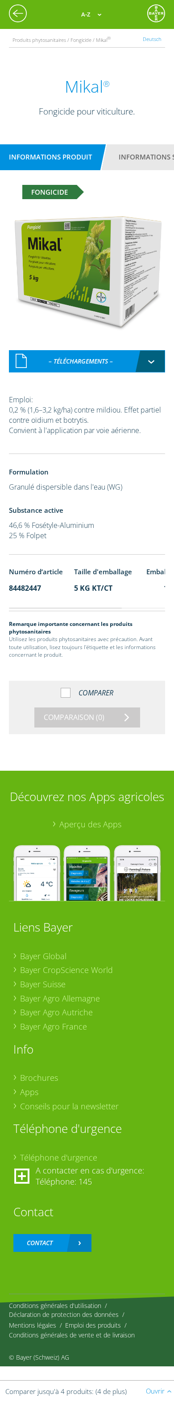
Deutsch (152, 39)
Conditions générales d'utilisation (55, 1305)
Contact (40, 1243)
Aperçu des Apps (90, 824)
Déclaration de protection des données (64, 1314)
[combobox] (87, 361)
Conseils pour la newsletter (69, 1106)
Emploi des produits (93, 1325)
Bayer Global (43, 956)
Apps (29, 1092)
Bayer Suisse (43, 984)
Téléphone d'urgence (58, 1157)
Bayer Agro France (53, 1026)
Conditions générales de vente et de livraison (72, 1335)
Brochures (39, 1077)
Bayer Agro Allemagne (60, 998)
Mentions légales (32, 1325)
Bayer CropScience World (66, 970)
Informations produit (50, 156)
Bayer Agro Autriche (56, 1012)
